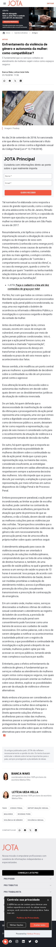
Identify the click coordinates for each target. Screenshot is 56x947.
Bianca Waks (7, 72)
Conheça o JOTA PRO (28, 873)
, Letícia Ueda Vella (21, 72)
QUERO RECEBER (28, 192)
